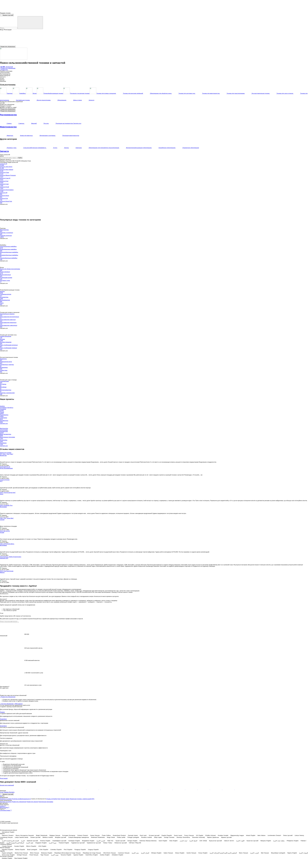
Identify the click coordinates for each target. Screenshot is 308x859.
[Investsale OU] (68, 789)
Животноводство (8, 127)
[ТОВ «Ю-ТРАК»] (55, 789)
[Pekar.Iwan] (6, 789)
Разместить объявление (8, 109)
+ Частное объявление (7, 703)
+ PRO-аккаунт (18, 703)
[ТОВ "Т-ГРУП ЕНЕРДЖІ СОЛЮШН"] (80, 789)
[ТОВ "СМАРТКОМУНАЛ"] (142, 789)
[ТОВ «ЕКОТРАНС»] (105, 789)
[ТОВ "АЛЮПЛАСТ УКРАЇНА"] (167, 789)
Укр (1, 796)
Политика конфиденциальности (21, 799)
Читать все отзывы (5, 452)
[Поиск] (30, 22)
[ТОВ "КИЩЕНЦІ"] (117, 789)
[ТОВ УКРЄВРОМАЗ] (154, 789)
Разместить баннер (32, 801)
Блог (59, 799)
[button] (154, 38)
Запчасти (4, 151)
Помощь (6, 792)
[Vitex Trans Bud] (191, 789)
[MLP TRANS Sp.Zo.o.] (18, 789)
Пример (2, 712)
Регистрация (4, 778)
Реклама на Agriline (6, 801)
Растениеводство (8, 115)
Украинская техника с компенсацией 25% (82, 799)
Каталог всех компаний (7, 785)
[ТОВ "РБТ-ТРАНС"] (241, 789)
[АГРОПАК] (216, 789)
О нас (1, 792)
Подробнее (3, 719)
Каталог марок (65, 799)
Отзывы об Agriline (51, 799)
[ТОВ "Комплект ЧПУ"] (204, 789)
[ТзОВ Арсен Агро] (228, 789)
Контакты (12, 792)
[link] (154, 103)
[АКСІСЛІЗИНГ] (130, 789)
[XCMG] (92, 789)
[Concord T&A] (179, 789)
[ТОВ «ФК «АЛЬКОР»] (43, 789)
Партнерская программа (45, 801)
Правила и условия (6, 799)
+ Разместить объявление (7, 697)
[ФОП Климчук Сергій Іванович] (31, 789)
